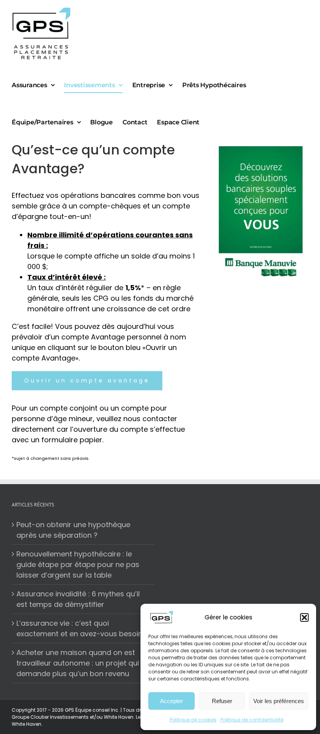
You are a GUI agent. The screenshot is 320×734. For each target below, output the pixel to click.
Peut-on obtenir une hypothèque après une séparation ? (73, 530)
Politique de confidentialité (251, 719)
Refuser (222, 701)
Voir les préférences (278, 701)
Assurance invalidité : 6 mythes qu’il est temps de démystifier (78, 599)
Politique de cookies (193, 719)
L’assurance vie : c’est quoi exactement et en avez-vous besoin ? (82, 628)
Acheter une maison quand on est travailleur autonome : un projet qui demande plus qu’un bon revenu (77, 663)
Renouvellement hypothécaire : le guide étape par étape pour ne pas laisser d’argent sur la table (77, 564)
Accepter (171, 701)
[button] (304, 617)
